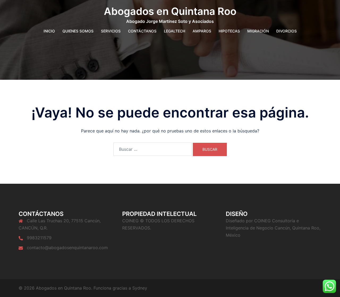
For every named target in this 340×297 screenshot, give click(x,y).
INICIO (49, 31)
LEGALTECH (174, 31)
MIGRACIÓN (258, 31)
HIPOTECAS (229, 31)
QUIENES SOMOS (78, 31)
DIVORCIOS (286, 31)
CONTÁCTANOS (142, 31)
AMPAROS (202, 31)
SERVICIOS (111, 31)
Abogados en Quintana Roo (170, 11)
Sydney (139, 288)
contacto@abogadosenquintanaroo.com (67, 247)
